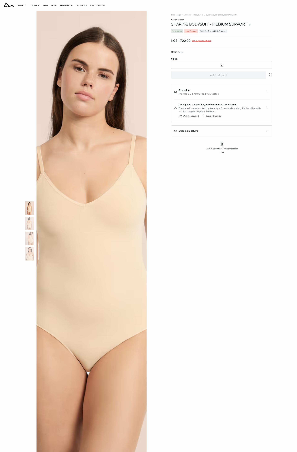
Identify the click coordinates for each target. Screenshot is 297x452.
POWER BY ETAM (178, 20)
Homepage (176, 15)
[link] (22, 5)
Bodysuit (197, 15)
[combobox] (221, 65)
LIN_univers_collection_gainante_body (220, 15)
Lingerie (187, 15)
